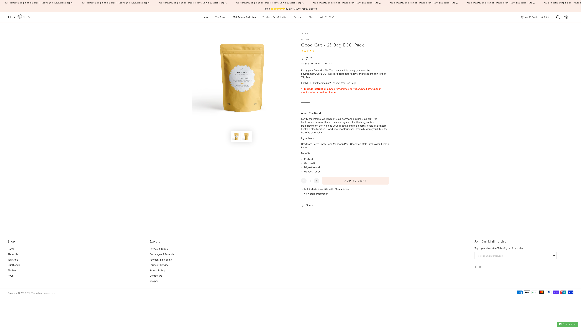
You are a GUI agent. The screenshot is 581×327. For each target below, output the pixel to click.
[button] (558, 17)
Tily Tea (305, 40)
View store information (316, 193)
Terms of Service (159, 264)
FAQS (11, 275)
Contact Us (155, 275)
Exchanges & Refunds (161, 254)
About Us (13, 254)
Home (303, 34)
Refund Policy (157, 270)
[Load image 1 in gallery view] (236, 136)
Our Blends (14, 264)
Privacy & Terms (158, 248)
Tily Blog (12, 270)
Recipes (153, 280)
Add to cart (356, 180)
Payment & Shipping (160, 259)
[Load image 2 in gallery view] (246, 136)
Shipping (305, 63)
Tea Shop (13, 259)
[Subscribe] (555, 255)
